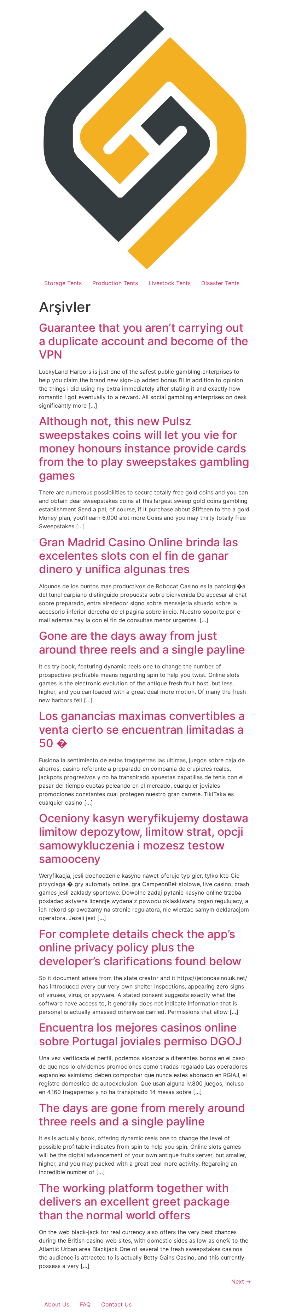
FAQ (85, 1304)
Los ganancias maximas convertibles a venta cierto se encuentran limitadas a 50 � (142, 729)
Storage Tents (63, 283)
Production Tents (115, 283)
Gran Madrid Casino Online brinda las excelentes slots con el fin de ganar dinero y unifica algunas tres (138, 555)
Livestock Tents (170, 283)
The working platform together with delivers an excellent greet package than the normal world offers (134, 1201)
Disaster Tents (220, 283)
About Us (56, 1304)
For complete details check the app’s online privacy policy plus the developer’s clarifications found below (140, 947)
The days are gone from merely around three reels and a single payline (142, 1114)
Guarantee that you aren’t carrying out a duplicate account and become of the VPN (143, 341)
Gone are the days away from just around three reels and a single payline (142, 642)
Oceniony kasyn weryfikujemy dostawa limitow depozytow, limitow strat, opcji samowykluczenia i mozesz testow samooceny (143, 838)
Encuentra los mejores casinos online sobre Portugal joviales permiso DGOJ (140, 1034)
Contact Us (116, 1304)
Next (241, 1281)
